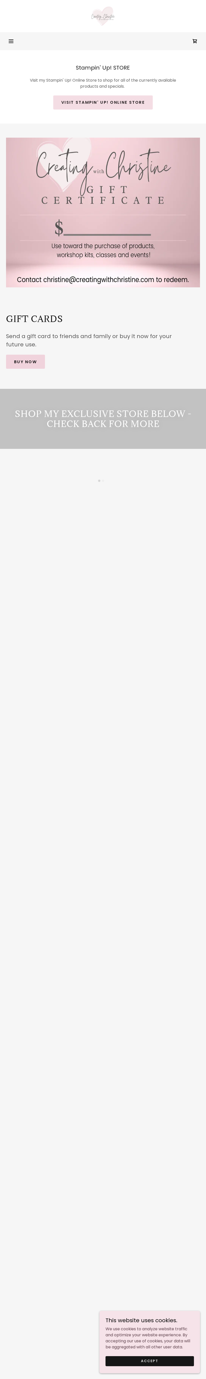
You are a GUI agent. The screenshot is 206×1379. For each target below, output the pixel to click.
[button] (11, 41)
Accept (149, 1360)
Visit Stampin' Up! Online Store (103, 102)
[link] (103, 16)
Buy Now (25, 362)
